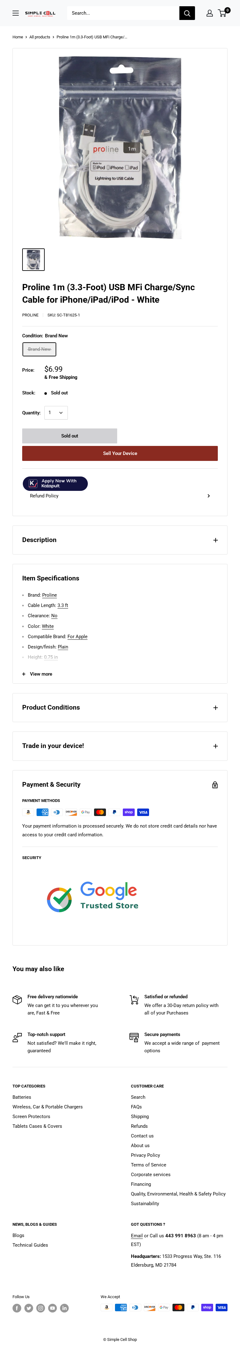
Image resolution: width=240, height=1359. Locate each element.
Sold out (69, 436)
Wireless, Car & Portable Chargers (47, 1107)
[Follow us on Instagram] (40, 1308)
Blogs (18, 1235)
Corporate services (151, 1174)
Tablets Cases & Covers (37, 1126)
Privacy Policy (145, 1155)
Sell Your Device (120, 453)
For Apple (78, 636)
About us (140, 1145)
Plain (63, 647)
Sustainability (145, 1203)
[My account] (210, 13)
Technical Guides (30, 1245)
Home (17, 37)
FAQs (136, 1107)
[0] (222, 13)
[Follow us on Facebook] (16, 1308)
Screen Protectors (31, 1116)
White (48, 626)
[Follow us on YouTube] (52, 1308)
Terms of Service (148, 1165)
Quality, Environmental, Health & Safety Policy (178, 1194)
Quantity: (31, 413)
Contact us (142, 1136)
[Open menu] (15, 13)
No (54, 615)
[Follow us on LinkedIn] (64, 1308)
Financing (141, 1184)
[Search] (187, 13)
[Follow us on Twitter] (28, 1308)
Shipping (140, 1116)
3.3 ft (63, 605)
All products (39, 37)
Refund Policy (44, 496)
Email (137, 1236)
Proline (30, 315)
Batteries (21, 1097)
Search (138, 1097)
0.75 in (51, 657)
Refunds (139, 1126)
